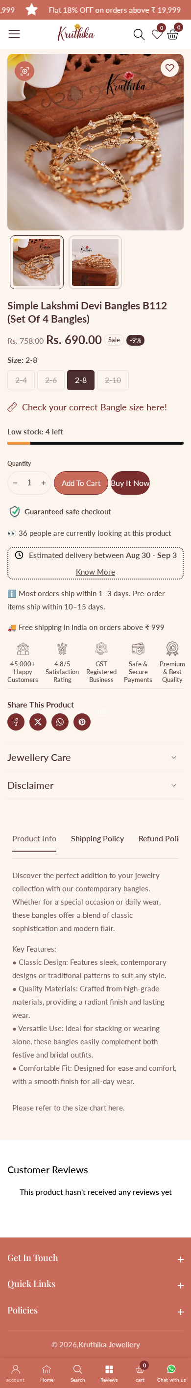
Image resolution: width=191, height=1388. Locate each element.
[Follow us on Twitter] (38, 722)
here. (116, 1107)
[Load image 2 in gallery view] (95, 262)
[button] (101, 712)
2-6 (51, 382)
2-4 (21, 382)
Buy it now (130, 482)
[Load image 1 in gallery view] (37, 262)
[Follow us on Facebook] (15, 722)
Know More (95, 571)
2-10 (113, 382)
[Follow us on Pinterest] (82, 722)
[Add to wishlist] (170, 68)
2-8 (81, 382)
